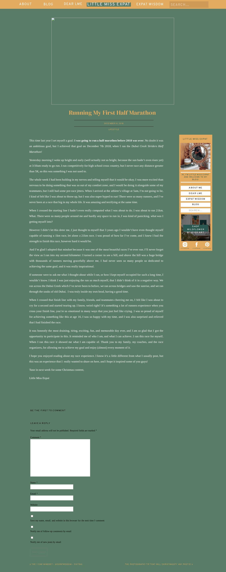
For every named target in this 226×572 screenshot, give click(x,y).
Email (34, 493)
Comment (35, 437)
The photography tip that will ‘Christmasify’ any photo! (158, 564)
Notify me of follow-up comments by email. (51, 531)
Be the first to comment (48, 410)
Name (34, 482)
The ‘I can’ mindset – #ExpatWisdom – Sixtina (57, 564)
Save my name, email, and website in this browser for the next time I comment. (67, 520)
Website (34, 505)
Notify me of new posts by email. (46, 542)
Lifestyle (114, 129)
